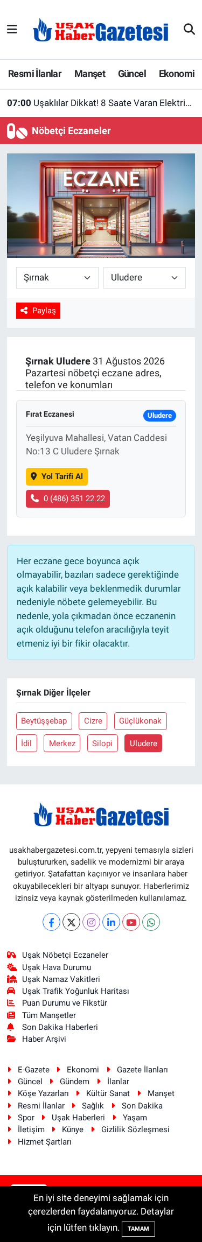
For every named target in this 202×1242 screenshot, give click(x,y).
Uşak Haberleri (78, 1117)
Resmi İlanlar (34, 73)
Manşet (89, 73)
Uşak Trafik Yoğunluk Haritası (75, 991)
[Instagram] (91, 922)
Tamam (138, 1228)
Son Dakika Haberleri (60, 1027)
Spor (26, 1117)
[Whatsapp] (151, 922)
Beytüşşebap (44, 721)
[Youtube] (131, 922)
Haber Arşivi (44, 1039)
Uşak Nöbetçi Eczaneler (65, 955)
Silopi (102, 743)
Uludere (143, 743)
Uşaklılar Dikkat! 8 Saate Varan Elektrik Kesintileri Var (101, 102)
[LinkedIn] (111, 922)
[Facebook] (51, 922)
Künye (72, 1129)
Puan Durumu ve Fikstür (64, 1003)
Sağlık (93, 1106)
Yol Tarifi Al (62, 476)
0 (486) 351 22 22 (74, 498)
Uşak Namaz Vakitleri (61, 979)
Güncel (132, 73)
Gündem (74, 1081)
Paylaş (44, 310)
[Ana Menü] (12, 29)
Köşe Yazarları (43, 1093)
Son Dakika (142, 1106)
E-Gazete (34, 1070)
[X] (71, 922)
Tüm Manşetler (49, 1015)
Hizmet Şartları (45, 1142)
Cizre (93, 721)
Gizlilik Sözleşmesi (135, 1129)
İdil (26, 743)
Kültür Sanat (108, 1093)
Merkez (62, 743)
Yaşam (135, 1117)
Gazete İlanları (142, 1070)
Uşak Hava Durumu (56, 967)
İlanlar (118, 1081)
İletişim (31, 1129)
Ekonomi (177, 73)
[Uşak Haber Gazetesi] (100, 29)
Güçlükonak (140, 721)
